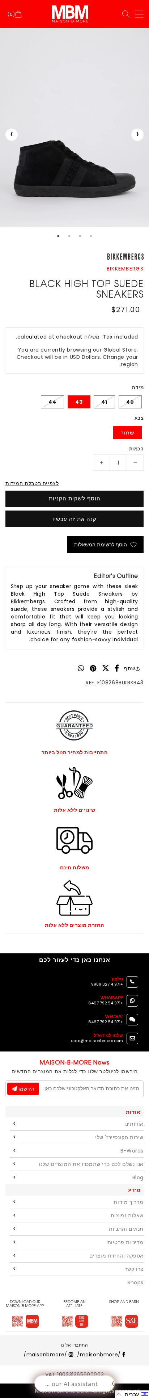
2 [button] (69, 236)
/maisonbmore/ (99, 1354)
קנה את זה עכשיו (74, 519)
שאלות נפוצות (127, 1215)
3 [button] (80, 236)
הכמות (136, 448)
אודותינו (134, 1124)
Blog (138, 1177)
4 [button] (90, 236)
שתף (129, 668)
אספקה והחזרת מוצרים (116, 1255)
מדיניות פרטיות (125, 1242)
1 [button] (58, 236)
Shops (135, 1282)
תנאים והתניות (126, 1229)
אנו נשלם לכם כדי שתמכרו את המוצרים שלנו (91, 1164)
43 (79, 402)
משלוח (92, 336)
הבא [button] (137, 135)
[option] (74, 127)
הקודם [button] (11, 135)
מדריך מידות (129, 1202)
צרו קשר (134, 1269)
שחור (127, 432)
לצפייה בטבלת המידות (32, 483)
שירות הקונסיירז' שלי (119, 1137)
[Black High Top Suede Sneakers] (74, 127)
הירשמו (25, 1088)
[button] (132, 1394)
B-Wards (132, 1150)
